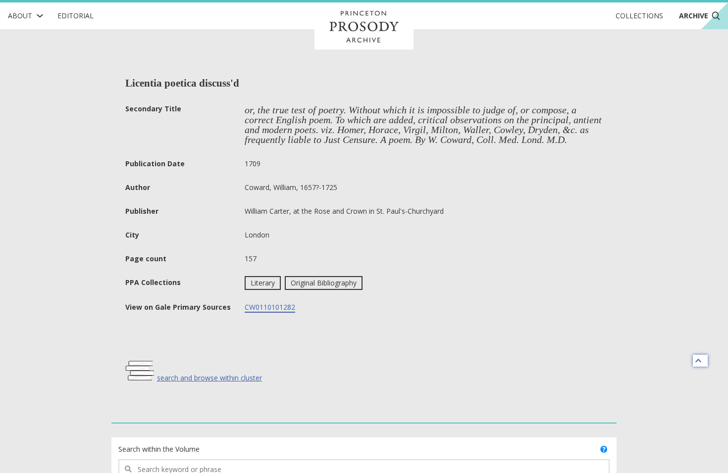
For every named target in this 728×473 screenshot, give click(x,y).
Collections (639, 15)
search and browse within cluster (209, 377)
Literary (263, 282)
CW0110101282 (270, 307)
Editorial (75, 15)
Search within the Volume (159, 449)
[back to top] (700, 361)
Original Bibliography (324, 282)
